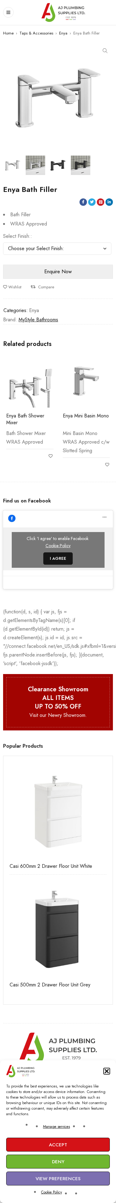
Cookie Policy (51, 1192)
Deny (58, 1161)
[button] (107, 1071)
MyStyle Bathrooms (38, 319)
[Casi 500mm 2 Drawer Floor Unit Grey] (58, 929)
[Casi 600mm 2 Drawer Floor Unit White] (58, 810)
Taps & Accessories (36, 33)
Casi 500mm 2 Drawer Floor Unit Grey (50, 985)
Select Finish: (17, 236)
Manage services (56, 1126)
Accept (58, 1144)
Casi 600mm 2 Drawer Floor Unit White (51, 866)
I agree (58, 558)
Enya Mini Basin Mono (86, 415)
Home (8, 33)
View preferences (58, 1178)
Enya (63, 33)
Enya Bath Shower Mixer (25, 419)
